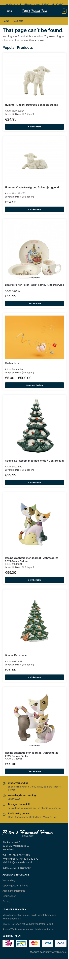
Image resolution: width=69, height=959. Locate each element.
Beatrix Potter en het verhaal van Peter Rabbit (28, 923)
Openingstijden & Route (15, 885)
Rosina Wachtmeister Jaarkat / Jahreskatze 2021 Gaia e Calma (31, 559)
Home (6, 20)
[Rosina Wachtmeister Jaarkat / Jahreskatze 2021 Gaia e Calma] (34, 524)
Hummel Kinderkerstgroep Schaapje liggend (32, 187)
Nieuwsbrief (9, 895)
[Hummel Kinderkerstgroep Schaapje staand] (34, 77)
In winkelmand (34, 126)
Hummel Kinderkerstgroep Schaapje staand (31, 104)
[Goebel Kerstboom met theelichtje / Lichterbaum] (34, 426)
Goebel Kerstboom (16, 655)
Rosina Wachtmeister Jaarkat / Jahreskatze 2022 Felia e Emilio (31, 754)
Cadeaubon (12, 363)
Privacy (7, 901)
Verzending (9, 880)
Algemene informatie (14, 890)
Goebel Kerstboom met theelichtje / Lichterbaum (34, 460)
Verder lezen (34, 303)
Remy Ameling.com (55, 951)
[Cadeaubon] (34, 337)
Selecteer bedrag (34, 385)
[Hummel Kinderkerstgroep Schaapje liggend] (34, 161)
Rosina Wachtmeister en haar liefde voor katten (28, 929)
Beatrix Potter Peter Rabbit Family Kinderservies (34, 284)
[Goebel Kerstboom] (34, 621)
